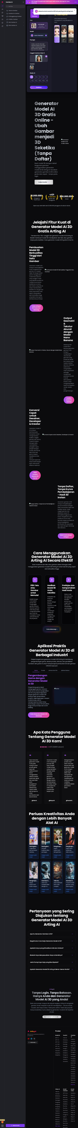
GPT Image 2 (65, 1093)
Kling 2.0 (73, 1114)
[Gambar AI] (2, 5)
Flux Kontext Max (65, 1110)
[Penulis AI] (2, 26)
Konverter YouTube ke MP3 (65, 1061)
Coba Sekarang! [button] (51, 629)
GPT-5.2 (57, 1042)
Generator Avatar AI (73, 1071)
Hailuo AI (73, 1112)
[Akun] (2, 1125)
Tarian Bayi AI (58, 1111)
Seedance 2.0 (73, 1093)
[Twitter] (34, 1039)
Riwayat (71, 10)
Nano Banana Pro (65, 1097)
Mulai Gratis (16, 1125)
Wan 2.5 (73, 1108)
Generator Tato (73, 1076)
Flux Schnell (65, 1121)
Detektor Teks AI (65, 1050)
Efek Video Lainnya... (58, 1126)
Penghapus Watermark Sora (58, 1102)
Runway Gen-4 (73, 1110)
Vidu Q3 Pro (73, 1102)
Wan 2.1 (72, 1119)
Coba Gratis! (43, 182)
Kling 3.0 (73, 1099)
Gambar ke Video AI (58, 1094)
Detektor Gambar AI (65, 1053)
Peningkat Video (58, 1100)
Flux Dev (65, 1106)
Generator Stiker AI (73, 1082)
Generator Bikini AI (58, 1113)
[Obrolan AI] (2, 12)
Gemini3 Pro (58, 1050)
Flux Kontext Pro (65, 1099)
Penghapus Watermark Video (58, 1104)
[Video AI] (2, 9)
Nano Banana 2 (65, 1095)
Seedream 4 (65, 1104)
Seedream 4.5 (65, 1102)
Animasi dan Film (53, 670)
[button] (52, 934)
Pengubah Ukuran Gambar (73, 1054)
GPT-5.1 (57, 1040)
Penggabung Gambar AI (73, 1043)
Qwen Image (65, 1112)
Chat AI (65, 1038)
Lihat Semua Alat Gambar (73, 1065)
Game (36, 670)
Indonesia (32, 1042)
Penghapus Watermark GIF (73, 1061)
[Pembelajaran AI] (2, 16)
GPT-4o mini (58, 1046)
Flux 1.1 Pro (65, 1123)
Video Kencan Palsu (58, 1124)
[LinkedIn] (31, 1039)
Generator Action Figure (58, 1117)
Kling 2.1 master (73, 1117)
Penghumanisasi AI (65, 1048)
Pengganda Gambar (73, 1052)
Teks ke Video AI (58, 1091)
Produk (43, 670)
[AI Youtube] (2, 19)
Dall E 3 (64, 1117)
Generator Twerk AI (58, 1115)
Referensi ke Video (58, 1096)
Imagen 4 (65, 1114)
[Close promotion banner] (76, 2)
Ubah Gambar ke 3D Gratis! (52, 1017)
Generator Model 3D (73, 1074)
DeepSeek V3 (58, 1055)
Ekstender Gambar (73, 1050)
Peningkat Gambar (73, 1056)
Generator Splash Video (58, 1122)
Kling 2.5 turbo (73, 1106)
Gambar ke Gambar (73, 1041)
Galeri (57, 10)
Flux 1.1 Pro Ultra (65, 1125)
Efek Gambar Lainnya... (73, 1084)
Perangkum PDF (65, 1046)
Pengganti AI (73, 1048)
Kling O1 (73, 1095)
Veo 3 (72, 1104)
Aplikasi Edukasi (65, 670)
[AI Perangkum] (2, 22)
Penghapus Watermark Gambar (73, 1058)
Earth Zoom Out (58, 1119)
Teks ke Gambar (73, 1039)
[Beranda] (2, 2)
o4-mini (57, 1044)
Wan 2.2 (73, 1121)
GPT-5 (56, 1038)
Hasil (64, 10)
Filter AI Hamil (73, 1080)
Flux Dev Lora (65, 1108)
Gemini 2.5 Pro (58, 1048)
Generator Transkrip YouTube (65, 1059)
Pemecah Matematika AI (65, 1040)
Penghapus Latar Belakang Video (58, 1106)
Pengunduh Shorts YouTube (65, 1057)
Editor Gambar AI (73, 1046)
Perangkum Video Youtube (65, 1044)
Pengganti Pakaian (73, 1067)
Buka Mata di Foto (73, 1063)
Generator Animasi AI (58, 1098)
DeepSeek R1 (58, 1053)
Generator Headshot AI (73, 1069)
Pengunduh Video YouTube (65, 1055)
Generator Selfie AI (73, 1078)
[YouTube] (28, 1039)
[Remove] (46, 56)
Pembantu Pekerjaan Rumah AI (65, 1042)
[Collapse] (23, 2)
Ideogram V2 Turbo (65, 1119)
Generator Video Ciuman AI (58, 1109)
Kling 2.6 (73, 1097)
